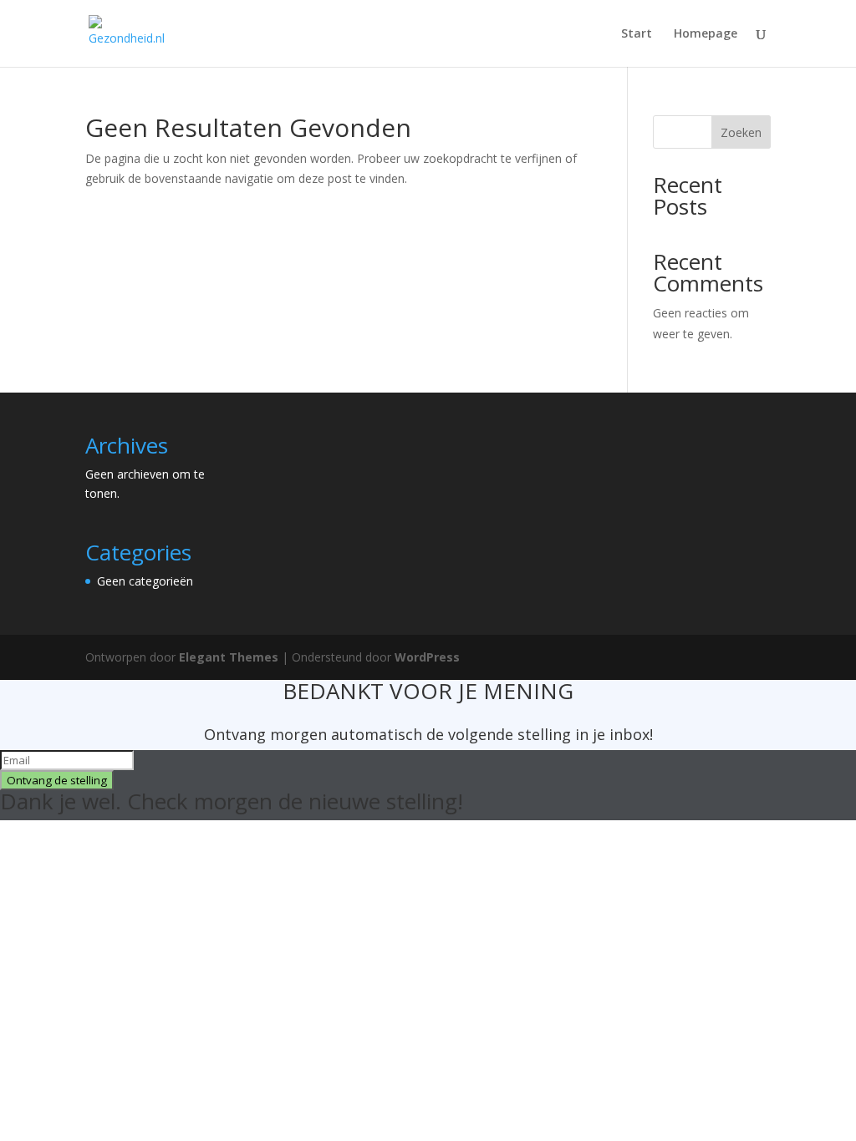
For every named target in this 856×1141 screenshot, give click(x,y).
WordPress (427, 657)
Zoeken (741, 132)
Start (636, 34)
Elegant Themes (228, 657)
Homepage (705, 34)
